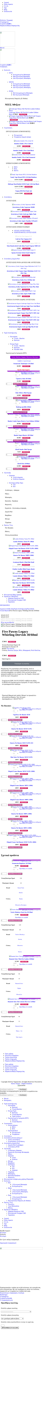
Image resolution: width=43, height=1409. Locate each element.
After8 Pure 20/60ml (23, 463)
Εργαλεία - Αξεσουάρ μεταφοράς (15, 508)
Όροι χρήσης (9, 1054)
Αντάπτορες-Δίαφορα (15, 1150)
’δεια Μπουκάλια (13, 1206)
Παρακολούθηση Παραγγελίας (10, 25)
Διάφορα (15, 1170)
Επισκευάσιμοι (13, 1125)
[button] (27, 374)
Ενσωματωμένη (17, 1186)
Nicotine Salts (18, 349)
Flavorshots (13, 336)
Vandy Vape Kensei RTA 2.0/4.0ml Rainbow (23, 177)
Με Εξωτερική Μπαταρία (21, 95)
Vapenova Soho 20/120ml (23, 378)
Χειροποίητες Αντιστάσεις (16, 1141)
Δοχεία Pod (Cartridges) (15, 1145)
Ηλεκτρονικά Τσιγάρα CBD (17, 600)
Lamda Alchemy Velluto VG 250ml (23, 576)
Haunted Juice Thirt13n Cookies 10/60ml (21, 959)
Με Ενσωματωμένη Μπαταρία (22, 93)
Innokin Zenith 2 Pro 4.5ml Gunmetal (23, 157)
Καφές (21, 899)
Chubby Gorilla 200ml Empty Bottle (23, 569)
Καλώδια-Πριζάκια (14, 1175)
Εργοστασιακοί (13, 1130)
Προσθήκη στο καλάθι (20, 384)
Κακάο (21, 892)
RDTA (16, 170)
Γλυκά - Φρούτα (19, 338)
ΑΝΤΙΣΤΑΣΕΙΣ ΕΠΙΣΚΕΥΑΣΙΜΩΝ (18, 227)
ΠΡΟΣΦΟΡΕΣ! (5, 605)
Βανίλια (10, 650)
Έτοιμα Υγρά (14, 344)
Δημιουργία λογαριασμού (8, 1243)
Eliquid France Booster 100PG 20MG (21, 799)
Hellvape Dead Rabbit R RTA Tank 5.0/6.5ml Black (23, 184)
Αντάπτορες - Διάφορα (12, 490)
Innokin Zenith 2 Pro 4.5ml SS (23, 143)
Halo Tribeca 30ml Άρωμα (24, 393)
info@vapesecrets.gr (6, 16)
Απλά (14, 1157)
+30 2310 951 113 (6, 15)
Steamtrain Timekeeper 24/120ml (23, 363)
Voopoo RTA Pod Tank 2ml (23, 191)
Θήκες (7, 494)
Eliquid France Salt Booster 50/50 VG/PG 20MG (23, 548)
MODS (11, 82)
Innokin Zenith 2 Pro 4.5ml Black (23, 150)
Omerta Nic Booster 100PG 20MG (23, 555)
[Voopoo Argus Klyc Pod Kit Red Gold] (22, 116)
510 (14, 485)
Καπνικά (16, 340)
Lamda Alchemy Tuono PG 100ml (23, 541)
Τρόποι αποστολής (11, 1057)
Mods (10, 1188)
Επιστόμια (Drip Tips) (16, 483)
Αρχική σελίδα (5, 609)
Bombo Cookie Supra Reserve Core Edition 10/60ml (23, 421)
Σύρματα (12, 475)
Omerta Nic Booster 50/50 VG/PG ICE (21, 743)
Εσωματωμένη (17, 1199)
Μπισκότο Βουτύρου (20, 905)
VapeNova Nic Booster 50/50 (21, 714)
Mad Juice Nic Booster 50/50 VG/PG (23, 583)
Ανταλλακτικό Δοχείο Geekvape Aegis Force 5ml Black (23, 306)
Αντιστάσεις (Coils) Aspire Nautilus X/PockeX (23, 221)
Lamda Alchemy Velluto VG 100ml (23, 590)
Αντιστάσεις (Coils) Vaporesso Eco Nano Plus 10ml (23, 287)
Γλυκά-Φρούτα (5, 610)
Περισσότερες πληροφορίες (9, 1293)
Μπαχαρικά (26, 650)
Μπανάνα (20, 945)
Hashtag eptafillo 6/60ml (23, 407)
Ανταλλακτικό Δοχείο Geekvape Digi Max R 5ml (23, 327)
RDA (16, 167)
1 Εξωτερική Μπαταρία (19, 1184)
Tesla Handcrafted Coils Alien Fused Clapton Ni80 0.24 (23, 246)
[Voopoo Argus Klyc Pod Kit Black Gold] (23, 121)
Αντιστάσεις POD (13, 1147)
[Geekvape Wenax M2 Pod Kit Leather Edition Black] (25, 110)
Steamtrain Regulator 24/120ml (21, 863)
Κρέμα (16, 650)
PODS (11, 91)
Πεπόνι (20, 951)
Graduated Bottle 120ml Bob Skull (23, 562)
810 (14, 486)
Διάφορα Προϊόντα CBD (16, 598)
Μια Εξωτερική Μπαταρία (21, 76)
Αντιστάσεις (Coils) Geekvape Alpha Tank (23, 214)
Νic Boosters (9, 528)
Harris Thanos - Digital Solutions (21, 1083)
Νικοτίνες (11, 1204)
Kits (9, 1183)
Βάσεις (7, 531)
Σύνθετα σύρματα (18, 479)
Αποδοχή (21, 1293)
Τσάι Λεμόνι (19, 1037)
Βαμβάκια (8, 515)
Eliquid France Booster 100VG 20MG (21, 785)
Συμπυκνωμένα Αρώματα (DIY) (16, 353)
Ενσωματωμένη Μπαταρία (21, 74)
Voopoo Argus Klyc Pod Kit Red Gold (25, 117)
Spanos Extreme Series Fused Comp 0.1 (24, 253)
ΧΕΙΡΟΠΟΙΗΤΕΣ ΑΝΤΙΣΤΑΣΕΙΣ (25, 232)
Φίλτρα (7, 519)
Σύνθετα (14, 1159)
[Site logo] (7, 46)
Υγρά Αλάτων (16, 1116)
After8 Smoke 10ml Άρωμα (23, 449)
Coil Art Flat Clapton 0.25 (24, 239)
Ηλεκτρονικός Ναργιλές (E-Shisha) (16, 98)
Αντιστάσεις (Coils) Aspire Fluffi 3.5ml (23, 293)
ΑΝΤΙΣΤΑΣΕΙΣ (11, 201)
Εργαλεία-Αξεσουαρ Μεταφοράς (18, 1152)
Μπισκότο (19, 994)
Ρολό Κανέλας (35, 650)
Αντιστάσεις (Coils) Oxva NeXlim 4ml (23, 280)
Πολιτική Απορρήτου (11, 1055)
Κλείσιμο (3, 1232)
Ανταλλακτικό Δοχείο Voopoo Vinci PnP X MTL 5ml (23, 313)
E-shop (12, 609)
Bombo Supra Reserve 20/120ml (23, 435)
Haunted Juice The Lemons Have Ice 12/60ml (21, 1001)
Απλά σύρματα (18, 477)
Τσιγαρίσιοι (22, 137)
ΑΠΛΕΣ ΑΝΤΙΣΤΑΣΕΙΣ (22, 230)
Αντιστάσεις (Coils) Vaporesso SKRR (23, 207)
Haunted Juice (19, 983)
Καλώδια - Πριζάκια (11, 501)
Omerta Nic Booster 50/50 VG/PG (21, 729)
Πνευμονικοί (18, 135)
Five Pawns (10, 648)
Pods (9, 1195)
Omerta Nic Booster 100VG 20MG (21, 828)
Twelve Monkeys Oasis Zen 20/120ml (21, 912)
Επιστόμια (11, 1165)
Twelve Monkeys (20, 934)
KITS (11, 73)
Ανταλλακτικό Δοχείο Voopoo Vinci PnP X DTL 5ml (23, 320)
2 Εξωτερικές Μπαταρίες (20, 1192)
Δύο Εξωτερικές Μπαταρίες (22, 78)
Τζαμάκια (8, 522)
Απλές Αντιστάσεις (14, 1139)
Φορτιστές (8, 504)
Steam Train (21, 888)
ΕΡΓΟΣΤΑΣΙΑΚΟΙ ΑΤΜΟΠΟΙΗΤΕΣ (18, 131)
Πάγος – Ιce (19, 1031)
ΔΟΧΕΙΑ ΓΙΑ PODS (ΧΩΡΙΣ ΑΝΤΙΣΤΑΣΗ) (20, 299)
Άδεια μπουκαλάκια (11, 535)
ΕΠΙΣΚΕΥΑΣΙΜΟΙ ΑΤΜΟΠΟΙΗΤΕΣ (18, 163)
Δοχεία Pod (8, 512)
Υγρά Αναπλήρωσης (20, 609)
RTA (15, 169)
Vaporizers (11, 602)
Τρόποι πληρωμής (11, 1059)
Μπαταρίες (8, 497)
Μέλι (20, 650)
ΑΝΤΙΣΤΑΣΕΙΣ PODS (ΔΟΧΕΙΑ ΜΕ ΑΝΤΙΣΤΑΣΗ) (23, 262)
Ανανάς (20, 939)
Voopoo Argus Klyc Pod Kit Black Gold (25, 122)
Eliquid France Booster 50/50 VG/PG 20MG (21, 771)
